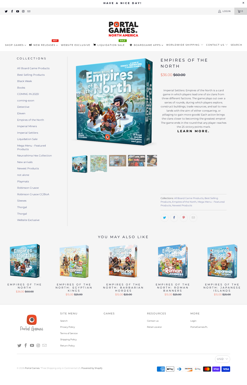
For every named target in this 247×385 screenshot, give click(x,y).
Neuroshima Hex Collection (34, 155)
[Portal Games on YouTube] (17, 11)
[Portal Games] (123, 29)
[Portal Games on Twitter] (6, 11)
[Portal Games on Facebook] (11, 11)
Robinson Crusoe (28, 187)
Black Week (24, 81)
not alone (23, 175)
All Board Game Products (33, 68)
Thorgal (22, 207)
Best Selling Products (31, 74)
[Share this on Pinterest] (184, 218)
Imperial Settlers (27, 132)
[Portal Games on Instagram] (23, 11)
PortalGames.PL (199, 327)
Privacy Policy (67, 327)
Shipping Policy (68, 339)
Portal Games (32, 368)
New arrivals (25, 162)
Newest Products (28, 168)
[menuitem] (16, 45)
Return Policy (67, 345)
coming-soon (25, 100)
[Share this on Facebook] (174, 218)
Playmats (23, 181)
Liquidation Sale (27, 139)
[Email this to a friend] (193, 218)
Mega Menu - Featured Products (31, 147)
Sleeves (21, 200)
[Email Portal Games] (28, 11)
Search (236, 44)
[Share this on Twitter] (165, 218)
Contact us (215, 44)
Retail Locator (154, 327)
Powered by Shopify (91, 368)
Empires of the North (30, 120)
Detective (23, 106)
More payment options (209, 183)
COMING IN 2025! (28, 94)
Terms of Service (69, 333)
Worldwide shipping (183, 44)
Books (21, 87)
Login (193, 320)
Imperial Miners (27, 126)
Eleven (21, 113)
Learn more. (193, 131)
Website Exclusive (28, 220)
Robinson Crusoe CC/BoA (33, 194)
